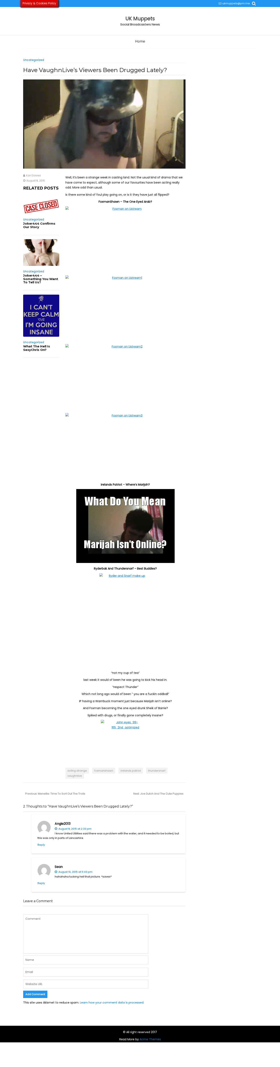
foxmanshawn (103, 771)
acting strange (77, 771)
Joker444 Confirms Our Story (39, 225)
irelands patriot (131, 771)
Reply (41, 845)
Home (140, 41)
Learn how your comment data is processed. (112, 1002)
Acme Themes (150, 1039)
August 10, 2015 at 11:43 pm (75, 872)
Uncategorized (33, 60)
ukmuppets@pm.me (236, 3)
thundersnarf (156, 771)
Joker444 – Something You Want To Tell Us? (40, 278)
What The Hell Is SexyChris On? (36, 348)
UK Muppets (140, 18)
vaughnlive (74, 776)
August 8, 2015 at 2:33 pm (74, 829)
